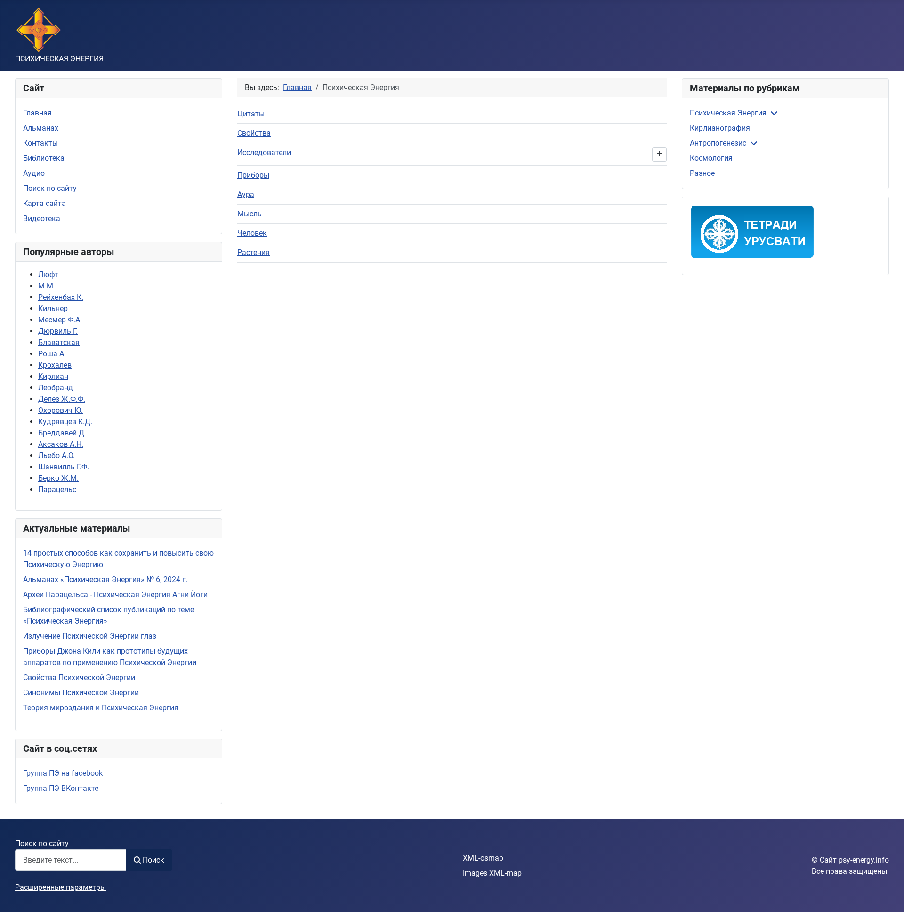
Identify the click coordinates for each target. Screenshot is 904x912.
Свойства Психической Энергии (79, 677)
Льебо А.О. (56, 455)
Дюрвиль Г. (58, 331)
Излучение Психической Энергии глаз (89, 636)
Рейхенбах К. (60, 297)
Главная (37, 112)
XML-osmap (483, 858)
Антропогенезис (718, 143)
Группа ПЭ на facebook (63, 773)
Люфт (48, 274)
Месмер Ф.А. (60, 319)
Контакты (40, 143)
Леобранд (55, 387)
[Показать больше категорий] (659, 154)
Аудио (34, 173)
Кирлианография (720, 127)
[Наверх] (887, 894)
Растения (253, 252)
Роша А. (52, 353)
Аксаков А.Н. (60, 444)
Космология (711, 158)
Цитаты (251, 113)
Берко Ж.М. (58, 478)
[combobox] (70, 860)
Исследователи (264, 152)
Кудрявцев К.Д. (65, 421)
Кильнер (53, 308)
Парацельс (57, 489)
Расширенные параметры (60, 887)
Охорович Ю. (60, 410)
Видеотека (41, 218)
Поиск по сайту (50, 188)
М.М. (46, 285)
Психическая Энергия (728, 112)
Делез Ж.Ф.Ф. (61, 398)
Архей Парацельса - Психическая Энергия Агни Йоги (115, 594)
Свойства (254, 133)
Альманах (40, 127)
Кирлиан (53, 376)
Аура (245, 194)
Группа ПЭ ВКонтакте (60, 788)
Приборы (253, 175)
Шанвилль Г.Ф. (63, 466)
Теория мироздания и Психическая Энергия (100, 707)
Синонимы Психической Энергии (81, 692)
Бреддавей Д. (62, 432)
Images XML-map (492, 873)
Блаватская (59, 342)
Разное (702, 173)
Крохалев (55, 365)
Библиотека (44, 158)
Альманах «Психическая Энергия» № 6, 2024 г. (105, 579)
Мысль (249, 213)
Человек (252, 233)
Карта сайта (44, 203)
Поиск (153, 859)
